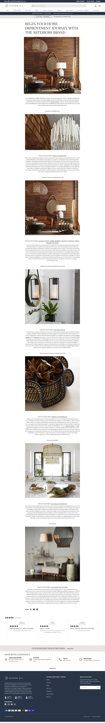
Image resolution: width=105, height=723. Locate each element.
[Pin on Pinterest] (37, 609)
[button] (99, 5)
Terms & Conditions (96, 716)
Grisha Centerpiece (59, 417)
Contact (48, 682)
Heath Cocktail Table (70, 241)
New (7, 10)
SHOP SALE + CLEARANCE (43, 16)
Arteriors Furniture (55, 101)
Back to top (53, 668)
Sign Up (23, 1)
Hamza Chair (44, 241)
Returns (48, 688)
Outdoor (96, 10)
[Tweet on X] (30, 609)
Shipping (49, 691)
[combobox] (58, 5)
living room (36, 337)
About (48, 679)
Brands (98, 1)
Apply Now (70, 648)
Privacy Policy (87, 716)
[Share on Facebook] (34, 609)
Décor (59, 10)
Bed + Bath (69, 10)
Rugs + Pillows (48, 10)
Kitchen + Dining (83, 10)
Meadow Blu (10, 716)
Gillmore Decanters (59, 587)
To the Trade (90, 1)
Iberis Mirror (55, 241)
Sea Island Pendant (59, 504)
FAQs (47, 685)
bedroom (73, 426)
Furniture (17, 10)
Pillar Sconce (59, 330)
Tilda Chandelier (59, 156)
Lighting (28, 10)
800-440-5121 (80, 1)
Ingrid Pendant (52, 243)
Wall (36, 10)
